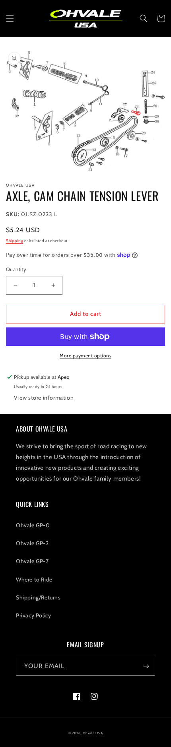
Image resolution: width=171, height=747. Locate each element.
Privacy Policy (33, 615)
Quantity (16, 269)
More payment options (85, 356)
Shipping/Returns (38, 597)
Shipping (14, 240)
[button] (10, 18)
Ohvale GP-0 (33, 525)
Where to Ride (34, 579)
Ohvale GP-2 (32, 543)
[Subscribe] (146, 666)
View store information (44, 397)
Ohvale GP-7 (32, 561)
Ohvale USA (93, 733)
